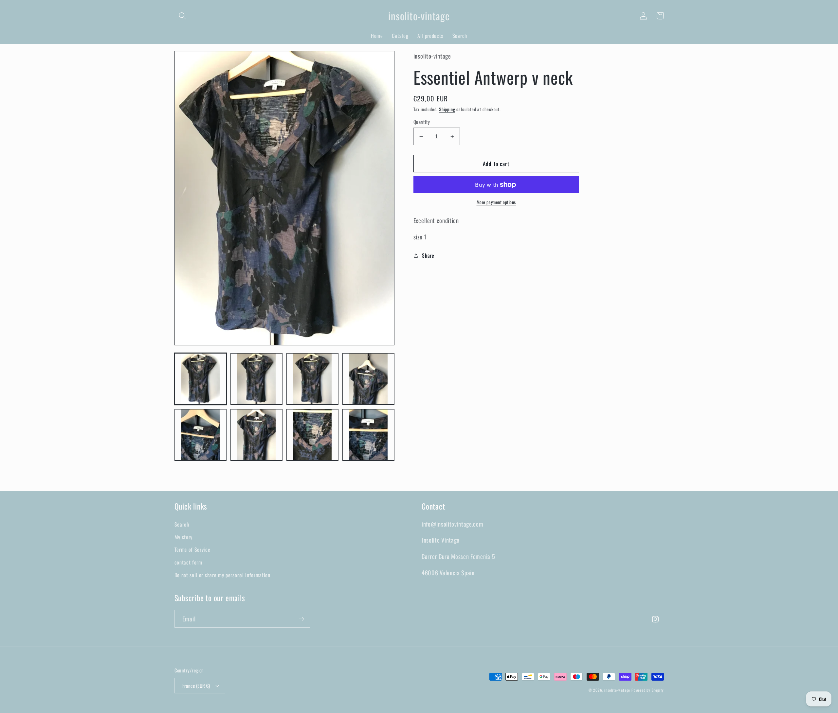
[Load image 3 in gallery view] (312, 379)
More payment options (496, 202)
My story (183, 537)
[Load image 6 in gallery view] (256, 435)
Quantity (421, 121)
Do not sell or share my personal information (222, 575)
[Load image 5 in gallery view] (200, 435)
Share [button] (428, 255)
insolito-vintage (617, 690)
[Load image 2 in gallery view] (256, 379)
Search (181, 524)
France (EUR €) (196, 685)
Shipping (447, 109)
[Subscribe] (301, 619)
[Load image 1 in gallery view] (200, 379)
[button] (182, 16)
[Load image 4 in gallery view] (368, 379)
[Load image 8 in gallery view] (368, 435)
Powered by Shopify (647, 690)
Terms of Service (192, 549)
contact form (188, 562)
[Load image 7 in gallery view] (312, 435)
